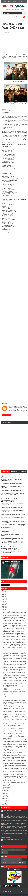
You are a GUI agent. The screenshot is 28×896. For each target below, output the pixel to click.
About (9, 1)
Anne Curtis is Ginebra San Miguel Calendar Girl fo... (14, 706)
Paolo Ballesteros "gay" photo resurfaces (8, 813)
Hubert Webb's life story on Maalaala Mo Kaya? (13, 723)
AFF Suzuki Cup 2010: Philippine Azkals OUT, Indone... (15, 682)
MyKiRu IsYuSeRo (17, 890)
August (5, 788)
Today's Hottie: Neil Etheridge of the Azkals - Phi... (14, 733)
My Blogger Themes (21, 891)
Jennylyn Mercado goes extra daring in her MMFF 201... (15, 735)
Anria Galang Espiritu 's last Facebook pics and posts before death (12, 820)
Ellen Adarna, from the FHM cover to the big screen (14, 670)
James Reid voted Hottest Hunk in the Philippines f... (14, 628)
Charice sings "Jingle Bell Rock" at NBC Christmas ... (14, 782)
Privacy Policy (20, 849)
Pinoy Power (13, 862)
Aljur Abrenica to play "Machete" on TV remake (13, 758)
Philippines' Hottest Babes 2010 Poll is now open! (13, 631)
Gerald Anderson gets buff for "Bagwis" (11, 710)
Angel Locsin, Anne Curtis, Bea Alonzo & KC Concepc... (15, 663)
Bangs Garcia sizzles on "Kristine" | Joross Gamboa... (15, 744)
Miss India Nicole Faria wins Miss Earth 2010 (13, 762)
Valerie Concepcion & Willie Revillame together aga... (14, 655)
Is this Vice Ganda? (7, 738)
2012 (3, 606)
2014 (3, 603)
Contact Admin (10, 849)
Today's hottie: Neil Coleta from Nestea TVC (12, 752)
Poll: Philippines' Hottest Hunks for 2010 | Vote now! (14, 633)
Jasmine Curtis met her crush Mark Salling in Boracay (14, 620)
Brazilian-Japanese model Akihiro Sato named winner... (15, 766)
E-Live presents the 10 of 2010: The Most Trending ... (14, 645)
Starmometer (22, 862)
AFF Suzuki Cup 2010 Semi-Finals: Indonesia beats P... (15, 700)
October (5, 785)
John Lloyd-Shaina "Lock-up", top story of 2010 (13, 617)
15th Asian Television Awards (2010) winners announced (15, 741)
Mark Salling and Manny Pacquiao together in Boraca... (15, 644)
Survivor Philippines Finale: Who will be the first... (13, 771)
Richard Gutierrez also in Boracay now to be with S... (14, 618)
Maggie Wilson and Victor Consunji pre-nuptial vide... (14, 754)
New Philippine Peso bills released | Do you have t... (14, 691)
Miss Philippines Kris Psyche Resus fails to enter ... (14, 763)
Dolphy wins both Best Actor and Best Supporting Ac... (15, 634)
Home (5, 1)
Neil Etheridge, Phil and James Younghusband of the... (15, 667)
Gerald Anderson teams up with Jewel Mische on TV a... (15, 739)
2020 (3, 593)
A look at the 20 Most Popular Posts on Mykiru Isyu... (14, 774)
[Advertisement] (14, 44)
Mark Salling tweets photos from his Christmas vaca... (15, 653)
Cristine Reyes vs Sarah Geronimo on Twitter (12, 731)
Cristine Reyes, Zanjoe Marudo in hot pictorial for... (14, 728)
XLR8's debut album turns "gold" (10, 685)
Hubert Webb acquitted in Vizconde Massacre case (14, 727)
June (4, 792)
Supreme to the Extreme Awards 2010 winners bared (14, 702)
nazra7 (4, 815)
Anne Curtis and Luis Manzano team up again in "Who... (15, 647)
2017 (3, 598)
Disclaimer (4, 852)
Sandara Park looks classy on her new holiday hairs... (14, 675)
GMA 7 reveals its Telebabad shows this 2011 (13, 656)
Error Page (20, 1)
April (4, 795)
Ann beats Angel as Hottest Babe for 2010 (12, 623)
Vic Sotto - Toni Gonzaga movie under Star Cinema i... (15, 615)
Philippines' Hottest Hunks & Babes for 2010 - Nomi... (14, 708)
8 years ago (17, 813)
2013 (3, 604)
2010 (3, 609)
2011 (3, 607)
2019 (3, 594)
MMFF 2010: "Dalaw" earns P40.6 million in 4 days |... (14, 622)
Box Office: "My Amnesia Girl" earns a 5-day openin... (14, 780)
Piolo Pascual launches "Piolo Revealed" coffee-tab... (14, 773)
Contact (14, 1)
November (5, 784)
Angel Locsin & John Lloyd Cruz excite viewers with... (14, 630)
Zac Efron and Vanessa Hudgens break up (12, 725)
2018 (3, 596)
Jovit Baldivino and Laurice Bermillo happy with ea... (14, 625)
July (4, 790)
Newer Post (3, 467)
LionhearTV (4, 862)
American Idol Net (6, 859)
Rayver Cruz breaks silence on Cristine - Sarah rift (14, 699)
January (5, 800)
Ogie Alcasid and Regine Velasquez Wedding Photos (14, 661)
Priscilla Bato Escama (8, 823)
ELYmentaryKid (16, 859)
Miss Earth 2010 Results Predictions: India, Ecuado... (14, 765)
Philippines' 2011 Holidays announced (11, 674)
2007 (3, 804)
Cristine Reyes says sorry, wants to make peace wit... (14, 683)
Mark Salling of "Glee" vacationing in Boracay (13, 669)
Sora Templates (11, 891)
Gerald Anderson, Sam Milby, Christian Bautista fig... (14, 652)
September (5, 787)
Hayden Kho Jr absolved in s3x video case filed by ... (14, 722)
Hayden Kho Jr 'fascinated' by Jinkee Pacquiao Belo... (14, 730)
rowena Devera (6, 833)
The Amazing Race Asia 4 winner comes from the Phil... (15, 743)
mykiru (4, 839)
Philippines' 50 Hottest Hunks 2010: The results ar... (14, 626)
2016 (3, 599)
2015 (3, 601)
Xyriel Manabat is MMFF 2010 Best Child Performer (14, 639)
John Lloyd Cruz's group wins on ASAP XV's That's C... (15, 680)
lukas (4, 810)
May (4, 793)
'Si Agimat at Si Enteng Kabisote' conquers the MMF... (15, 641)
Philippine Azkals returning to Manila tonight (12, 678)
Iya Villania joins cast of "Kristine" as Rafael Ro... (13, 736)
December (5, 611)
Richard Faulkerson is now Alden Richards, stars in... (14, 642)
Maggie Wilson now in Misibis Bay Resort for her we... (14, 714)
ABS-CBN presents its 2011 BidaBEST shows (13, 689)
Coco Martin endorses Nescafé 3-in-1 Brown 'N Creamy (15, 677)
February (5, 798)
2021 (3, 591)
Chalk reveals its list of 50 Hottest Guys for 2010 (13, 757)
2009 (3, 801)
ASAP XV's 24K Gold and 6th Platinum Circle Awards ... (15, 760)
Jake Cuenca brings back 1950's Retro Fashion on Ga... (15, 776)
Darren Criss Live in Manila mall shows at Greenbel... (14, 672)
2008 (3, 803)
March (4, 796)
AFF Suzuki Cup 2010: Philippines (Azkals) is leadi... (14, 755)
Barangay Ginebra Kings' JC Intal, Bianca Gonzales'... (14, 746)
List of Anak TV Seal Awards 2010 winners (12, 750)
